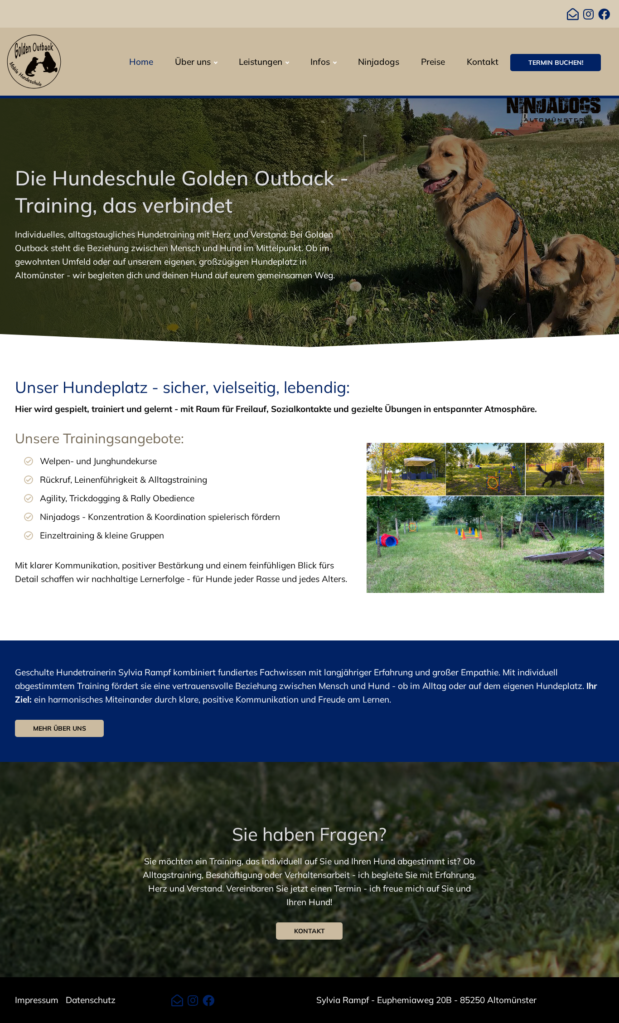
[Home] (34, 60)
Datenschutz (91, 999)
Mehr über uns (59, 728)
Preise (433, 61)
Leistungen (260, 61)
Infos (320, 61)
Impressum (36, 999)
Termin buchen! (555, 62)
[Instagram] (588, 14)
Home (141, 61)
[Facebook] (604, 14)
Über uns (193, 61)
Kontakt (482, 61)
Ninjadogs (378, 61)
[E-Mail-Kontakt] (573, 14)
